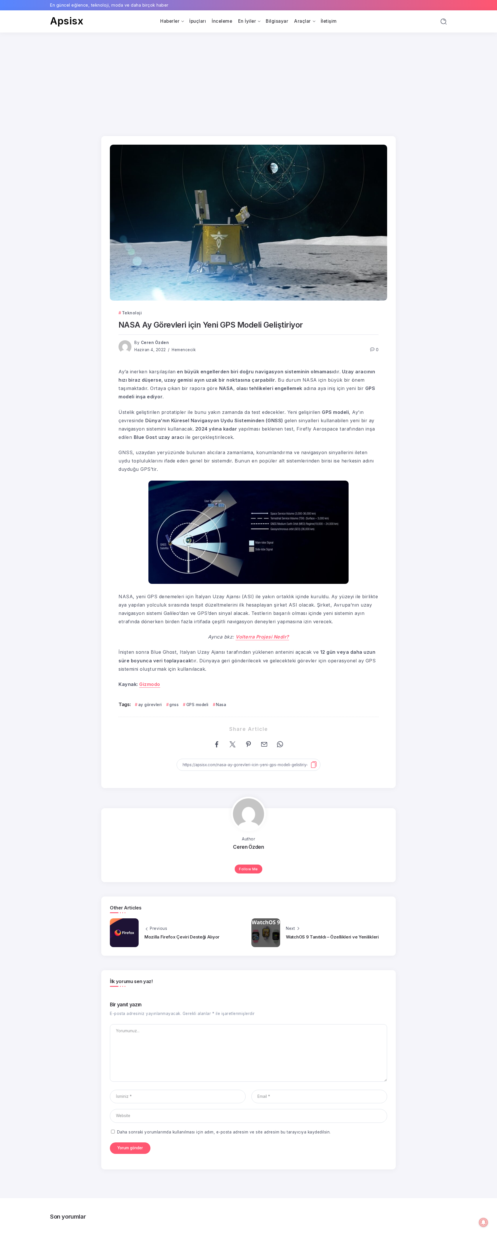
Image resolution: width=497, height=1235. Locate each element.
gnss (174, 704)
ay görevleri (150, 704)
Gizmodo (149, 684)
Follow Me (248, 869)
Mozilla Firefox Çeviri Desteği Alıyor (181, 937)
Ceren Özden (155, 342)
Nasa (221, 704)
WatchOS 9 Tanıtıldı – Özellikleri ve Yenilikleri (332, 937)
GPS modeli (197, 704)
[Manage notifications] (483, 1222)
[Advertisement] (248, 75)
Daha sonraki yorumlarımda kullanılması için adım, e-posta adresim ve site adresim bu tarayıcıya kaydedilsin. (224, 1132)
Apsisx (66, 21)
